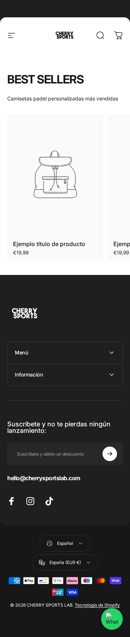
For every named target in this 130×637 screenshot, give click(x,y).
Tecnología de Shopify (97, 605)
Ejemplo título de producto (49, 244)
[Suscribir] (110, 454)
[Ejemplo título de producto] (55, 174)
